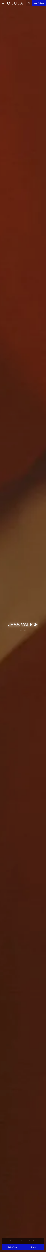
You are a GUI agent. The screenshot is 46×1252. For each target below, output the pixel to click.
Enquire (33, 1247)
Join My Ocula (39, 3)
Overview (13, 1241)
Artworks (23, 1241)
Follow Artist (12, 1247)
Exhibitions (32, 1241)
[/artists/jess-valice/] (14, 3)
